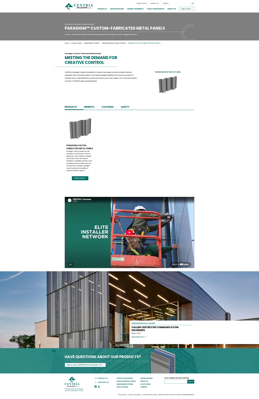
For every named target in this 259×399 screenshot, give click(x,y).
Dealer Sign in (142, 3)
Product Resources (125, 378)
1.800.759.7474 (103, 382)
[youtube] (99, 387)
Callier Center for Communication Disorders (155, 329)
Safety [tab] (125, 106)
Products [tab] (71, 106)
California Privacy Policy (150, 394)
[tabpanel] (129, 151)
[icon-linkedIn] (95, 387)
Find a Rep (185, 9)
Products (102, 9)
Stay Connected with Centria (176, 378)
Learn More (79, 178)
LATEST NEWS (146, 384)
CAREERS (144, 387)
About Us (171, 9)
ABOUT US (144, 381)
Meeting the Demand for (91, 60)
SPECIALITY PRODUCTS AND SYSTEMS (79, 24)
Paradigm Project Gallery (143, 323)
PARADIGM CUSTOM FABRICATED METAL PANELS (79, 147)
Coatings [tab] (108, 106)
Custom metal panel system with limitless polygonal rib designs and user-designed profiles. (101, 34)
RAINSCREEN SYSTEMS (91, 43)
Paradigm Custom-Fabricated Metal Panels (83, 53)
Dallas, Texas (136, 333)
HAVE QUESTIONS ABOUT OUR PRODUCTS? (103, 357)
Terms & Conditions (134, 394)
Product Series (77, 43)
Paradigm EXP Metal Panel (168, 72)
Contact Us (154, 3)
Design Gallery (117, 9)
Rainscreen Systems (125, 384)
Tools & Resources (155, 9)
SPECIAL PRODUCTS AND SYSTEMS (113, 43)
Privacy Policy (122, 394)
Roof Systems (122, 387)
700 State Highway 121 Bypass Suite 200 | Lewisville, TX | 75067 (74, 389)
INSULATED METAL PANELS (126, 381)
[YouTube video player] (129, 232)
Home (67, 43)
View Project (138, 337)
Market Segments (135, 9)
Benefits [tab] (89, 106)
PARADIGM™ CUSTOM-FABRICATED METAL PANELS (115, 28)
